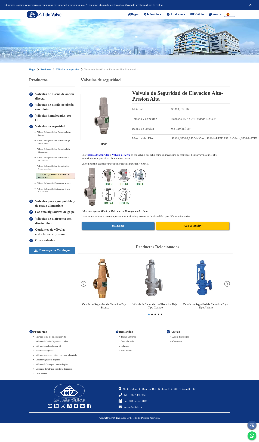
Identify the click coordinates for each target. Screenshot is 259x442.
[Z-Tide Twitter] (75, 406)
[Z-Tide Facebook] (88, 406)
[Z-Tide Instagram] (62, 406)
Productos (177, 14)
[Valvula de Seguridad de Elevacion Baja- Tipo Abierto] (205, 279)
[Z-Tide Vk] (82, 406)
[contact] (252, 425)
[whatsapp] (252, 435)
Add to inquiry (193, 225)
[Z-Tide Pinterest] (69, 406)
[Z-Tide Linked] (56, 406)
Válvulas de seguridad (67, 69)
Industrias (153, 14)
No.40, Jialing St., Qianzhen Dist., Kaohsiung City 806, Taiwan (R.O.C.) (159, 389)
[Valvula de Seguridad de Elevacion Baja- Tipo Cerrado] (155, 279)
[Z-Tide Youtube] (49, 406)
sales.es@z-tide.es (133, 407)
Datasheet (118, 225)
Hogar (32, 69)
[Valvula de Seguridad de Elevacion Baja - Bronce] (105, 279)
